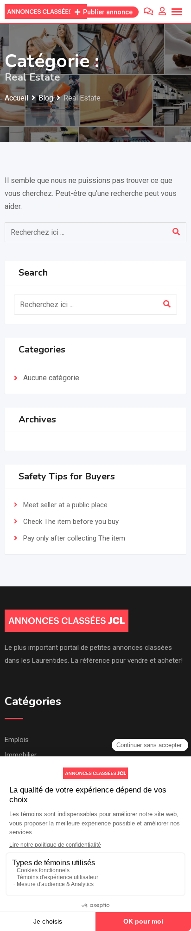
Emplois (17, 740)
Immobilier (21, 755)
